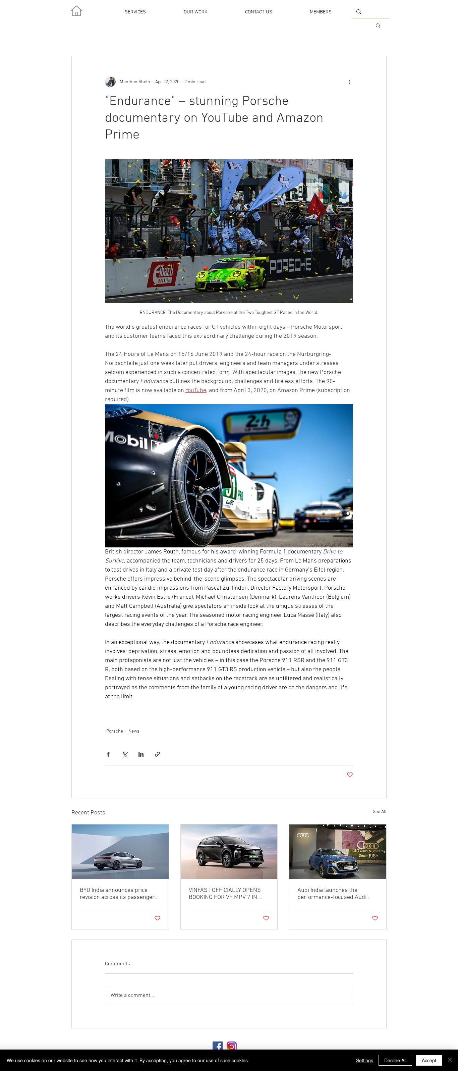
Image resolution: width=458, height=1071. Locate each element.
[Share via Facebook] (108, 754)
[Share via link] (157, 754)
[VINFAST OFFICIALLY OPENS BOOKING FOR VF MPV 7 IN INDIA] (229, 851)
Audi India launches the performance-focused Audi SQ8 (331, 894)
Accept (429, 1060)
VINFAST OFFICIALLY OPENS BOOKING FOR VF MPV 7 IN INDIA (225, 894)
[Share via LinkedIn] (141, 754)
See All (380, 812)
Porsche (114, 731)
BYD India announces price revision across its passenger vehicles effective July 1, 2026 (118, 894)
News (133, 731)
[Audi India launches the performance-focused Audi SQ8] (337, 851)
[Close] (450, 1060)
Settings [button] (364, 1060)
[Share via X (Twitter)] (124, 754)
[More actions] (349, 82)
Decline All (395, 1060)
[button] (378, 25)
